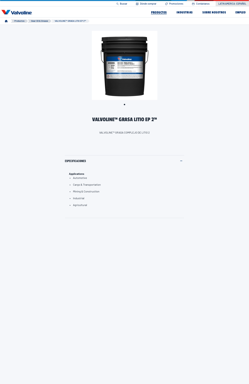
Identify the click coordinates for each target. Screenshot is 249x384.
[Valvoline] (17, 12)
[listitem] (121, 3)
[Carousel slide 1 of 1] (124, 104)
